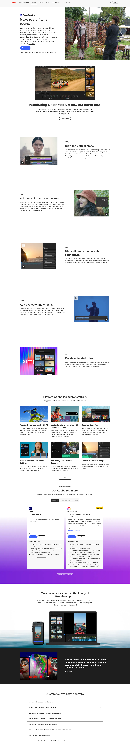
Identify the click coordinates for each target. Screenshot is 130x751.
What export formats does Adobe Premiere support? (45, 713)
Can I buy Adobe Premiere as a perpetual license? (45, 718)
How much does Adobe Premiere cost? (41, 702)
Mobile (48, 2)
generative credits (41, 557)
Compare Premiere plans (65, 574)
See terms (32, 44)
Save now (25, 48)
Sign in (115, 2)
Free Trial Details (67, 2)
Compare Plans (56, 2)
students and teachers (48, 52)
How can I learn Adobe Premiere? (39, 735)
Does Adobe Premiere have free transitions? (43, 724)
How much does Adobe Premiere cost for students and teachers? (50, 730)
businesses (35, 52)
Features (41, 2)
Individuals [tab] (55, 500)
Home (13, 6)
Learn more (65, 118)
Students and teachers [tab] (66, 500)
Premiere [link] (34, 2)
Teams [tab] (76, 500)
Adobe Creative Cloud (20, 6)
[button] (110, 2)
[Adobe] (14, 2)
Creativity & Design (23, 2)
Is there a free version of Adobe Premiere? (42, 707)
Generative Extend (61, 436)
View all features (65, 478)
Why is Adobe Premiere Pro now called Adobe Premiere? (47, 741)
